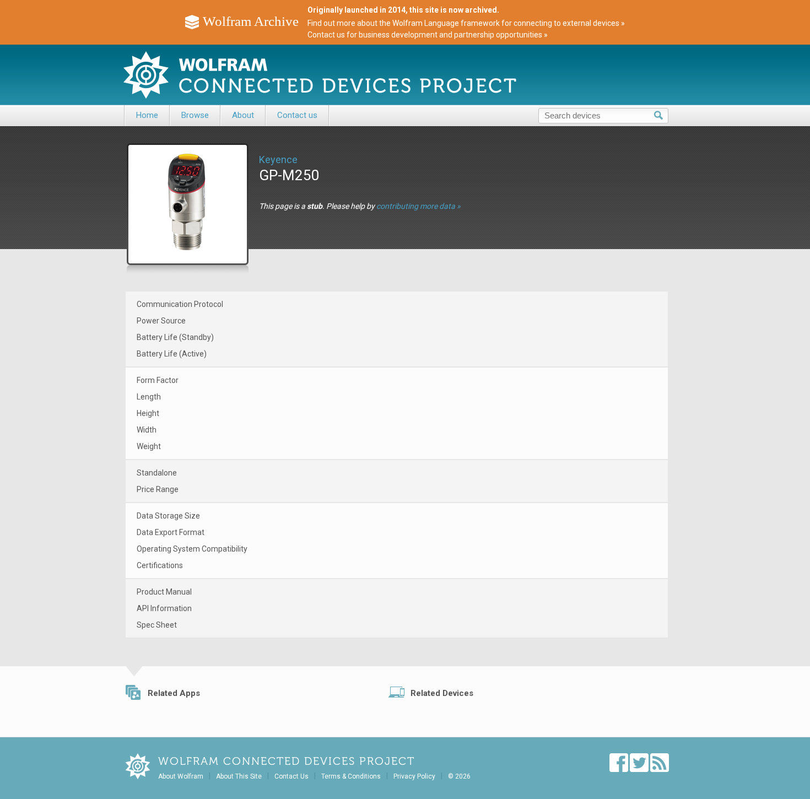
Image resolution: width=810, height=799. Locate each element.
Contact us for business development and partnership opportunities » (427, 34)
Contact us (297, 115)
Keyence (278, 159)
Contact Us (291, 776)
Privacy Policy (414, 776)
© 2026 (459, 776)
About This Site (239, 776)
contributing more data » (418, 206)
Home (147, 115)
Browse (195, 115)
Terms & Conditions (351, 776)
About (243, 115)
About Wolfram (180, 776)
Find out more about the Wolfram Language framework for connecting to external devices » (466, 23)
